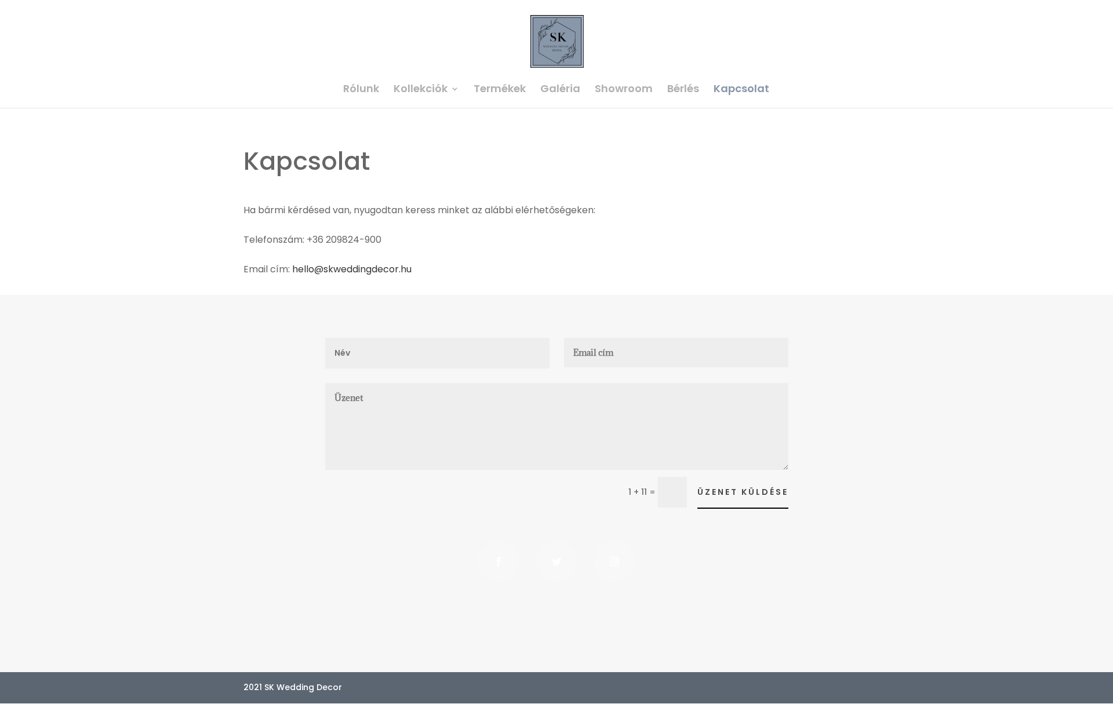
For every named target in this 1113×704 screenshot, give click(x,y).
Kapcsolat (741, 90)
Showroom (624, 90)
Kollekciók (421, 90)
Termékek (500, 90)
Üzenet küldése (742, 492)
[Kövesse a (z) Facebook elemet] (498, 561)
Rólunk (361, 90)
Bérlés (683, 90)
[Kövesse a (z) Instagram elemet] (614, 561)
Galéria (560, 90)
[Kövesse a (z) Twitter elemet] (556, 561)
